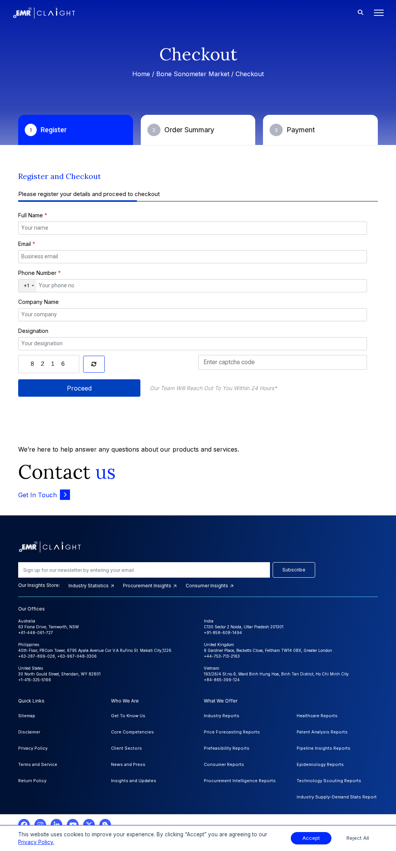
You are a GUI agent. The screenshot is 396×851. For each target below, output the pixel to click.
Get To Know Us (128, 715)
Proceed (79, 388)
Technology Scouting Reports (329, 780)
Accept (311, 838)
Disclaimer (29, 732)
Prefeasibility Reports (226, 748)
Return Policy (32, 780)
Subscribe (294, 570)
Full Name (32, 215)
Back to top (19, 821)
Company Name (38, 301)
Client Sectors (126, 748)
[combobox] (27, 286)
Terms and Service (37, 764)
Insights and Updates (133, 780)
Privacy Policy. (36, 842)
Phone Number (39, 272)
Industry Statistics (89, 585)
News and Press (128, 764)
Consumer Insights (207, 585)
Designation (33, 330)
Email (26, 243)
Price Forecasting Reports (232, 732)
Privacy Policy (33, 748)
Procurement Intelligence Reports (240, 780)
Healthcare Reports (317, 715)
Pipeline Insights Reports (323, 748)
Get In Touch (37, 495)
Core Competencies (132, 732)
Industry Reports (221, 715)
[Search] (360, 13)
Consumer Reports (224, 764)
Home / (144, 74)
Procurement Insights (147, 585)
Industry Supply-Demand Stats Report (337, 797)
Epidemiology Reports (320, 764)
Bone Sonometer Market (192, 74)
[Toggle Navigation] (376, 12)
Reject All (357, 838)
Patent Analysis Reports (322, 732)
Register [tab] (48, 130)
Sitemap (26, 715)
